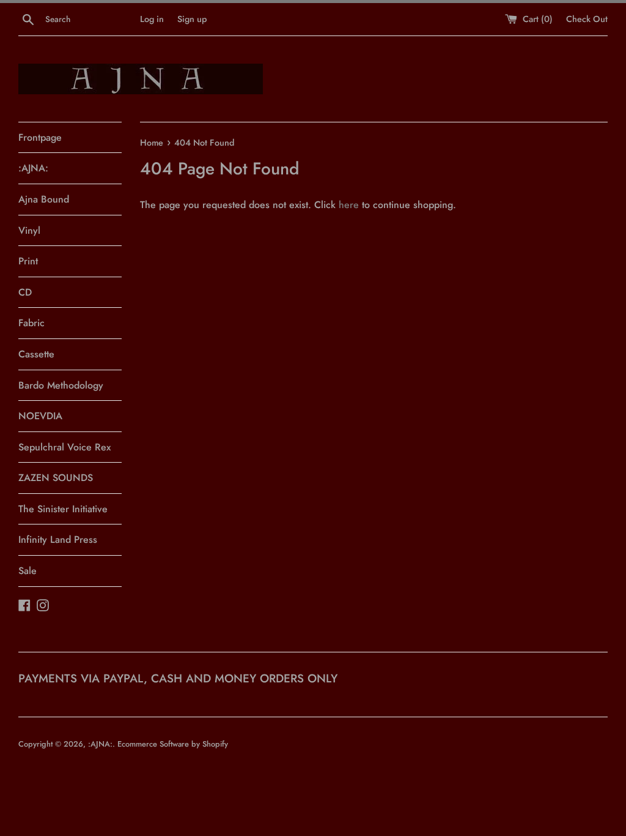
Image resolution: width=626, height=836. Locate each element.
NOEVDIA (40, 416)
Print (28, 261)
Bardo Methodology (60, 385)
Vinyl (29, 230)
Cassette (36, 354)
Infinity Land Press (57, 539)
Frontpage (40, 137)
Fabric (31, 323)
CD (25, 292)
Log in (152, 19)
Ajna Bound (43, 199)
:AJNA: (33, 168)
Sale (27, 571)
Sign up (192, 19)
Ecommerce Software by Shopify (172, 744)
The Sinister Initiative (63, 509)
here (349, 205)
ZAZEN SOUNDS (55, 478)
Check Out (587, 19)
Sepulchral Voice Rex (64, 447)
